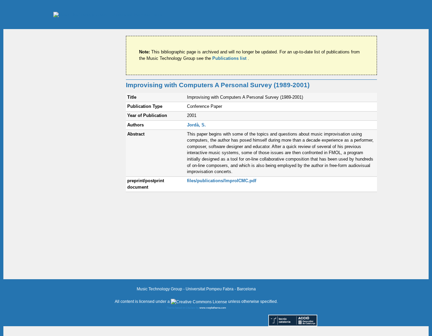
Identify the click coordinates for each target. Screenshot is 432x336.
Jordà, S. (196, 124)
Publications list (230, 58)
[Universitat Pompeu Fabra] (108, 14)
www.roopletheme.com (212, 307)
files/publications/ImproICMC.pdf (221, 180)
